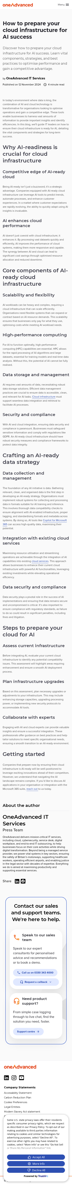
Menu (61, 4)
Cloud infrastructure (43, 396)
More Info (38, 1164)
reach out (32, 789)
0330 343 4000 (37, 972)
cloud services (40, 561)
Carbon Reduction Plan (17, 1097)
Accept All (38, 1157)
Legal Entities (12, 1106)
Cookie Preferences (15, 1102)
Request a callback (36, 982)
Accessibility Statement (18, 1092)
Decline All (38, 1170)
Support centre (26, 1031)
